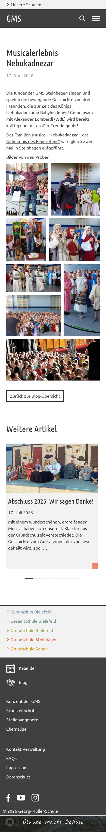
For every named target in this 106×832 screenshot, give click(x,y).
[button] (27, 189)
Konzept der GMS (23, 701)
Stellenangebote (22, 719)
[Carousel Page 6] (77, 578)
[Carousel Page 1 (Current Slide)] (29, 578)
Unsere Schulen (26, 4)
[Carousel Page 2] (39, 578)
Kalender (27, 668)
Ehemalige (16, 729)
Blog (22, 682)
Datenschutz (18, 776)
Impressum (17, 767)
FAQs (11, 758)
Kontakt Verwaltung (25, 749)
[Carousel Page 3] (48, 578)
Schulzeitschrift (21, 710)
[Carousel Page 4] (58, 578)
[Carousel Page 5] (67, 578)
